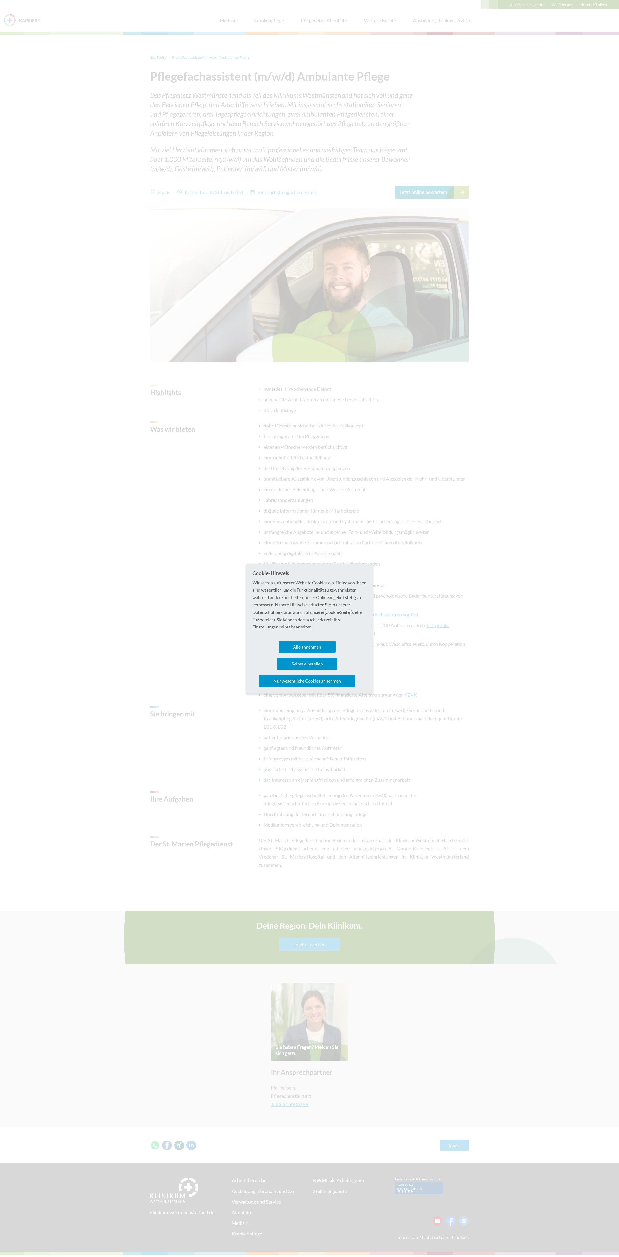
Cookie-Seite (337, 612)
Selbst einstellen (307, 663)
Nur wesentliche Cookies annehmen (307, 681)
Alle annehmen (307, 647)
